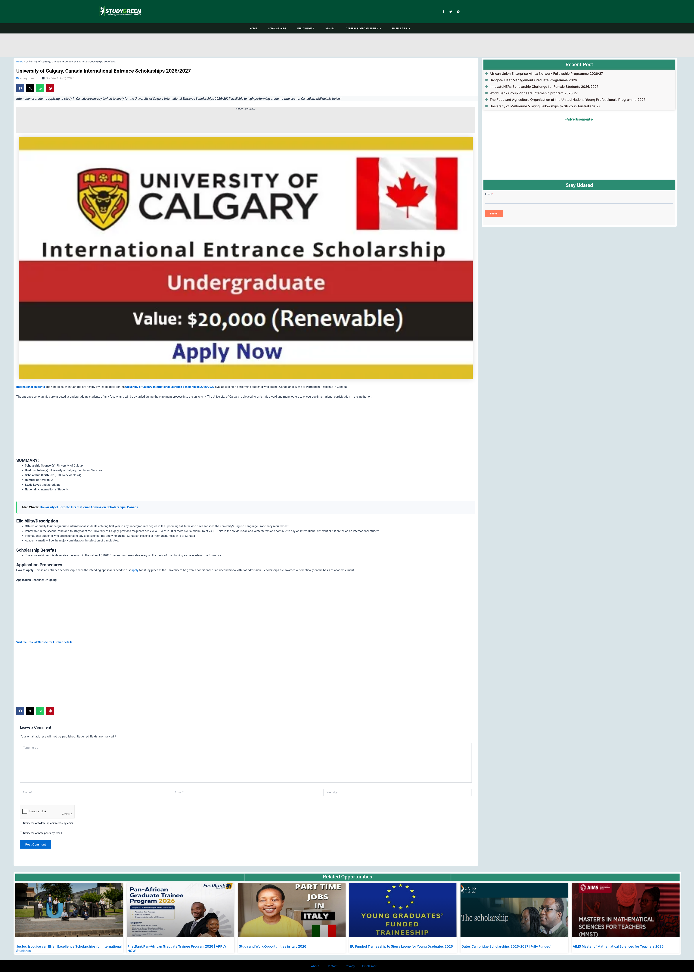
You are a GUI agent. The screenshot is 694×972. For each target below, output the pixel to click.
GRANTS (330, 28)
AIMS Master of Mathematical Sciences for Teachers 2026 (618, 946)
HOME (253, 28)
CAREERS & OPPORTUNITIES (362, 28)
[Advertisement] (347, 44)
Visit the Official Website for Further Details (44, 642)
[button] (20, 88)
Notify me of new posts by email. (42, 832)
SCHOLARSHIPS (277, 28)
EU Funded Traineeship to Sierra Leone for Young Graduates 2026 (401, 946)
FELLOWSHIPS (305, 28)
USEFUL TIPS (399, 28)
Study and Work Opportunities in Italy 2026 (272, 946)
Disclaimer (369, 966)
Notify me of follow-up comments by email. (48, 823)
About (315, 966)
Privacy (350, 966)
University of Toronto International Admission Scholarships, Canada (89, 507)
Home (19, 61)
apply (134, 570)
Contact (332, 966)
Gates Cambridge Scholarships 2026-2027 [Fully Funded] (506, 946)
